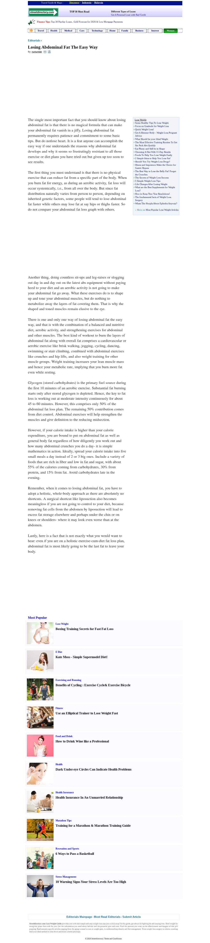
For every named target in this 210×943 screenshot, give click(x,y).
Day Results (165, 152)
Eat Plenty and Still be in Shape (150, 148)
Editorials (34, 40)
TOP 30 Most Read (79, 11)
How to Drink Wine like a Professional (82, 741)
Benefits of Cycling (69, 685)
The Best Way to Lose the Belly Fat (151, 171)
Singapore (74, 2)
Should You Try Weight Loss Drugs (152, 161)
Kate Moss (63, 657)
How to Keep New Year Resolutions (152, 194)
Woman (170, 30)
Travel (41, 30)
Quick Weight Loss (144, 129)
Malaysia (98, 2)
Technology (97, 30)
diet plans (38, 926)
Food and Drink (64, 736)
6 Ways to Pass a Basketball (75, 853)
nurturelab (37, 51)
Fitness (59, 708)
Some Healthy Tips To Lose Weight (152, 123)
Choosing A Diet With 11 (147, 152)
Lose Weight (62, 623)
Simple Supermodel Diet (89, 657)
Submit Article (131, 916)
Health (53, 30)
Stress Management (66, 876)
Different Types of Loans (123, 11)
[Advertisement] (61, 86)
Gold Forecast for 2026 (85, 22)
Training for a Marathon (73, 825)
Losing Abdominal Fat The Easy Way (63, 47)
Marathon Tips (64, 820)
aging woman (80, 929)
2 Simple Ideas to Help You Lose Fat (152, 158)
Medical (68, 30)
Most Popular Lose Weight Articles (162, 210)
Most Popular (37, 617)
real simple (81, 924)
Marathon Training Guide (112, 825)
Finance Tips (43, 22)
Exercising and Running (68, 680)
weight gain (98, 929)
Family (124, 30)
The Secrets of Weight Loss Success (152, 177)
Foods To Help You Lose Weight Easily (153, 155)
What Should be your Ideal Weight (151, 139)
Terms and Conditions (113, 939)
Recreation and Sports (67, 848)
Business (139, 30)
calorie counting (171, 929)
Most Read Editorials (107, 916)
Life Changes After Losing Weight (151, 184)
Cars (82, 30)
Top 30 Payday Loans (61, 22)
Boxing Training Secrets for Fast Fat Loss (84, 629)
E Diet (59, 652)
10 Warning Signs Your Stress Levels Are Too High (91, 882)
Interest (155, 30)
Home (112, 30)
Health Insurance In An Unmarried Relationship (89, 797)
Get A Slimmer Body (145, 132)
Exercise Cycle (94, 685)
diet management (134, 929)
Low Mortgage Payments (111, 22)
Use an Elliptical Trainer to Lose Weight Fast (87, 713)
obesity (121, 929)
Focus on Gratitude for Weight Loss (152, 126)
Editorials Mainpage (79, 916)
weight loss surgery (154, 929)
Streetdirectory (97, 939)
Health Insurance (65, 792)
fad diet (90, 926)
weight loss (97, 924)
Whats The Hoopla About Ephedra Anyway (155, 203)
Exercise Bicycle (119, 685)
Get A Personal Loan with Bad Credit (128, 15)
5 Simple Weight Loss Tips (147, 181)
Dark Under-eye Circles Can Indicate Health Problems (93, 769)
